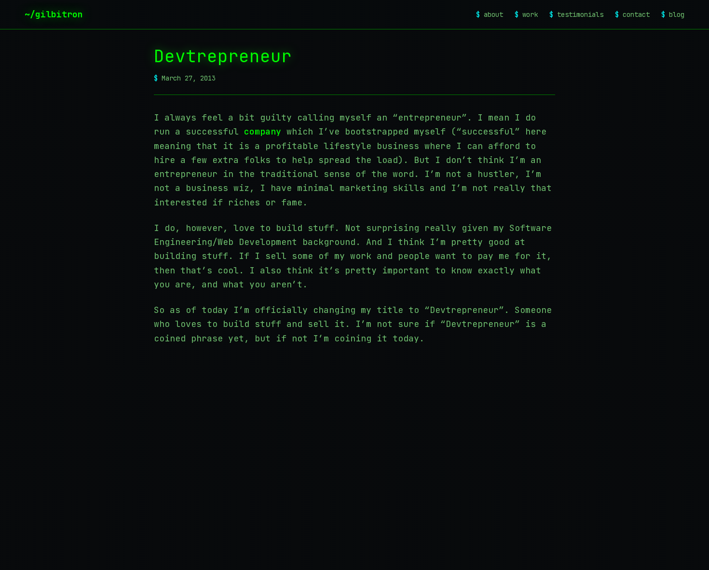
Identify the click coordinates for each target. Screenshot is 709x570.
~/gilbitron (54, 14)
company (262, 131)
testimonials (576, 14)
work (526, 14)
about (489, 14)
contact (632, 14)
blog (672, 14)
